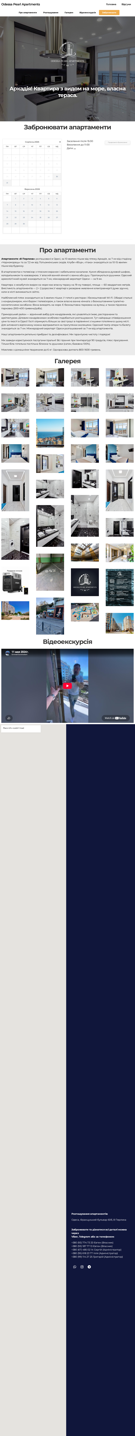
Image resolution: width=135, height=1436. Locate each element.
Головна (111, 4)
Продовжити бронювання (117, 142)
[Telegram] (89, 1267)
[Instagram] (82, 1267)
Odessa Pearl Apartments (20, 4)
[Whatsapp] (74, 1267)
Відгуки (126, 4)
